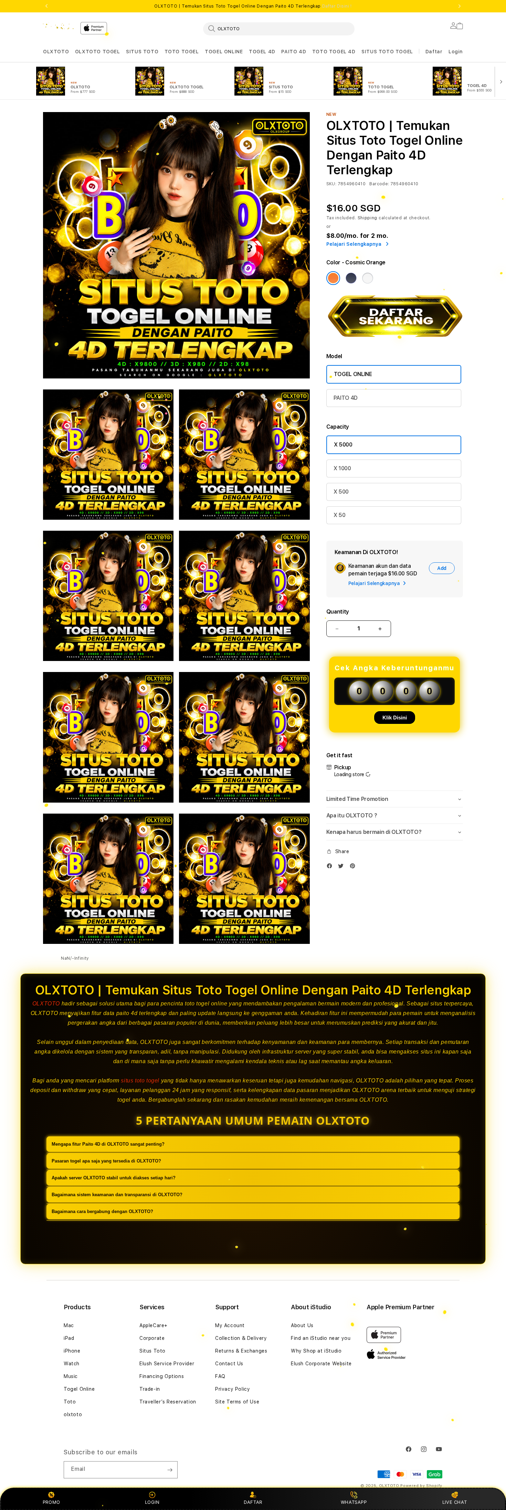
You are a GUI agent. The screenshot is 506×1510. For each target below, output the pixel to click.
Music (71, 1376)
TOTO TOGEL (182, 51)
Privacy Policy (232, 1389)
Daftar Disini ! (337, 6)
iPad (69, 1338)
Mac (69, 1325)
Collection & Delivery (241, 1338)
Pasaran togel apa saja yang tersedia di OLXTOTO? (106, 1161)
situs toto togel (140, 1080)
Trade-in (149, 1389)
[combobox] (279, 28)
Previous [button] (46, 6)
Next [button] (459, 6)
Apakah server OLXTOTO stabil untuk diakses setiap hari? (114, 1177)
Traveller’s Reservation (167, 1401)
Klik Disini (394, 717)
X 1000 (342, 468)
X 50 (340, 515)
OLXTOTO (56, 51)
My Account (230, 1325)
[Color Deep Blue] (351, 278)
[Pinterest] (354, 867)
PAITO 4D (293, 51)
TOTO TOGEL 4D (334, 51)
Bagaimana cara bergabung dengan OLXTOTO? (102, 1211)
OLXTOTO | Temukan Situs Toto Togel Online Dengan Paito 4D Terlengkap (252, 6)
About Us (302, 1325)
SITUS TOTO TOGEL (387, 51)
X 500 (341, 491)
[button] (56, 52)
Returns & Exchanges (241, 1351)
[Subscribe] (169, 1469)
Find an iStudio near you (320, 1338)
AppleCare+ (153, 1325)
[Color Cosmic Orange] (333, 278)
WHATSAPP (354, 1502)
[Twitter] (342, 867)
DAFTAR (253, 1502)
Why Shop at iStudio (316, 1351)
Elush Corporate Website (321, 1363)
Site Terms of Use (237, 1401)
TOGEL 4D (262, 51)
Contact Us (229, 1363)
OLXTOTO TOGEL (97, 51)
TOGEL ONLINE (224, 51)
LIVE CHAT (454, 1502)
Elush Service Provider (166, 1363)
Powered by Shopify (421, 1486)
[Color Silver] (367, 278)
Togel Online (79, 1389)
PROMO (51, 1502)
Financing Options (161, 1376)
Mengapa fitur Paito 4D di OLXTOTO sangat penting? (108, 1144)
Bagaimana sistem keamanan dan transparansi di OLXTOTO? (117, 1194)
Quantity (337, 611)
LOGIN (152, 1502)
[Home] (59, 26)
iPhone (72, 1351)
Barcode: (379, 183)
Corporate (152, 1338)
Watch (72, 1363)
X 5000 (343, 444)
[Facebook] (331, 867)
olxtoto (73, 1414)
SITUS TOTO (142, 51)
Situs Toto (152, 1351)
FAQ (220, 1376)
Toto (70, 1401)
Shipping (368, 218)
